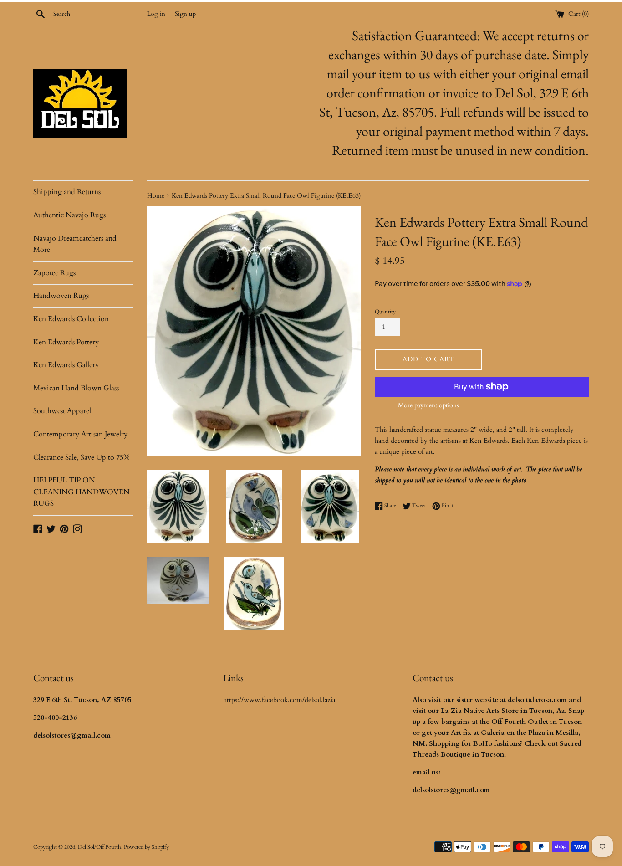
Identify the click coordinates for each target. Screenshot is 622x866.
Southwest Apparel (62, 411)
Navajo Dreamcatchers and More (75, 244)
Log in (156, 14)
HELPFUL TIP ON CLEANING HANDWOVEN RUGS (81, 491)
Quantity (385, 311)
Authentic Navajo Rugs (69, 215)
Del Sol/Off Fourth (99, 847)
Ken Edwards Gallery (66, 365)
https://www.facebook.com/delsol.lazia (279, 699)
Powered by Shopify (146, 847)
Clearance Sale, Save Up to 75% (81, 457)
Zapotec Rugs (54, 273)
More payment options (428, 405)
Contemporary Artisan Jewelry (80, 434)
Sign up (185, 14)
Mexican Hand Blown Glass (76, 388)
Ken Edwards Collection (71, 319)
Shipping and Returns (67, 192)
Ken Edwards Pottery (66, 342)
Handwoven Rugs (61, 296)
